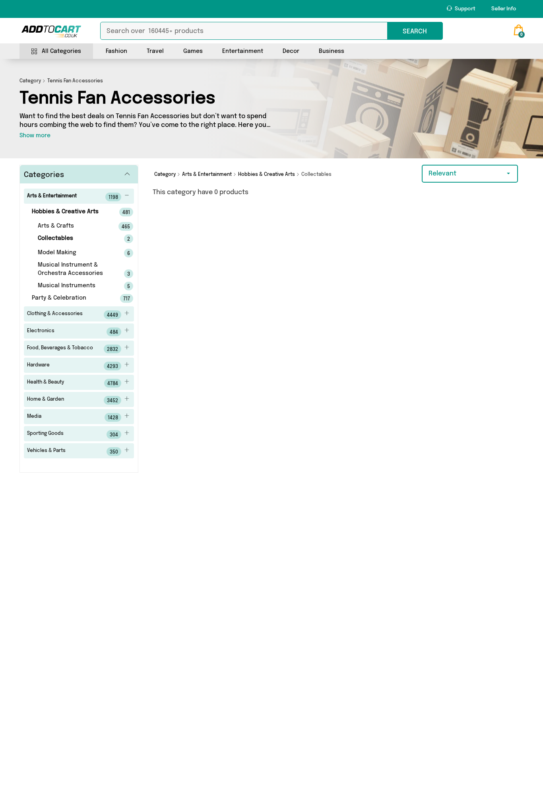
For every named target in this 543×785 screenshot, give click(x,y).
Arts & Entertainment (72, 197)
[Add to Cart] (51, 31)
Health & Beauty (72, 383)
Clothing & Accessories (72, 315)
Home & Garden (72, 400)
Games (193, 51)
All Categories (61, 51)
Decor (291, 51)
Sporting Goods (72, 434)
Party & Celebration (70, 298)
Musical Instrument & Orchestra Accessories (73, 269)
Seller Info (503, 9)
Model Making (73, 253)
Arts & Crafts (73, 226)
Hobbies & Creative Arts (70, 212)
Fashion (116, 51)
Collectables (73, 239)
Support (464, 9)
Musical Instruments (73, 286)
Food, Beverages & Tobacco (72, 349)
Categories (44, 175)
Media (72, 417)
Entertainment (242, 51)
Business (331, 51)
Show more (34, 135)
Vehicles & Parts (72, 451)
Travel (155, 51)
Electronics (72, 332)
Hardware (72, 366)
